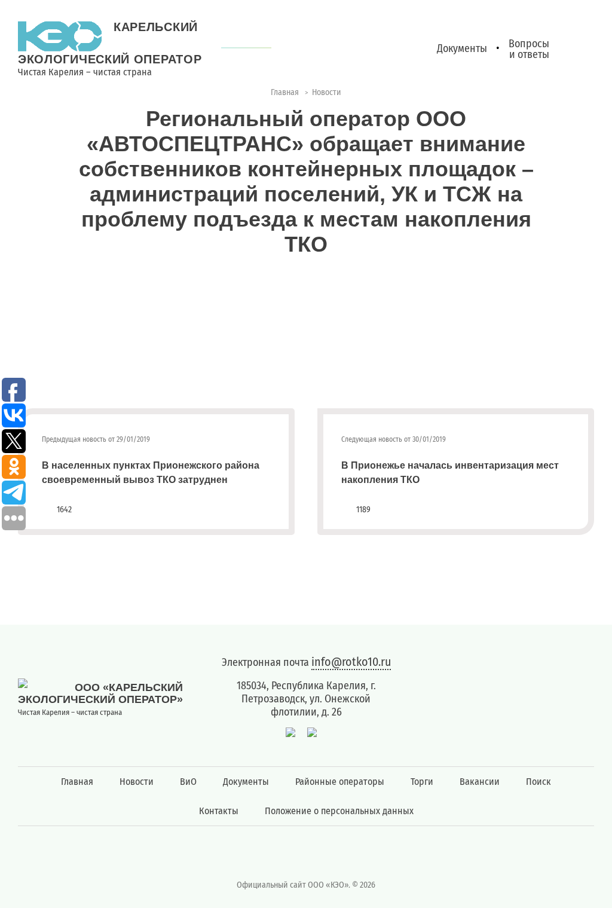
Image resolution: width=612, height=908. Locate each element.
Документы (246, 781)
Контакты (218, 811)
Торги (422, 781)
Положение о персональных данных (339, 811)
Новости (137, 781)
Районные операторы (339, 781)
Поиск (538, 781)
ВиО (188, 781)
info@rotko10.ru (351, 662)
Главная (77, 781)
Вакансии (480, 781)
